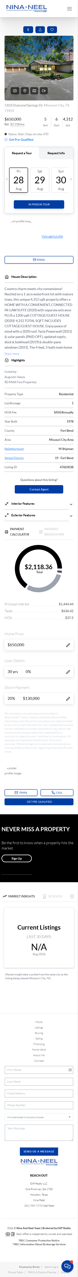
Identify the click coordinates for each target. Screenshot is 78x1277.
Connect (39, 1060)
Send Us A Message (39, 1151)
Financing (39, 1044)
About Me (39, 1055)
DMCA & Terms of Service (42, 1272)
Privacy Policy (15, 1272)
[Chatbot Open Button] (67, 1266)
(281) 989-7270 (33, 1205)
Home (38, 1022)
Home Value (39, 1049)
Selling (39, 1038)
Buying (39, 1033)
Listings (39, 1027)
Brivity (36, 1267)
